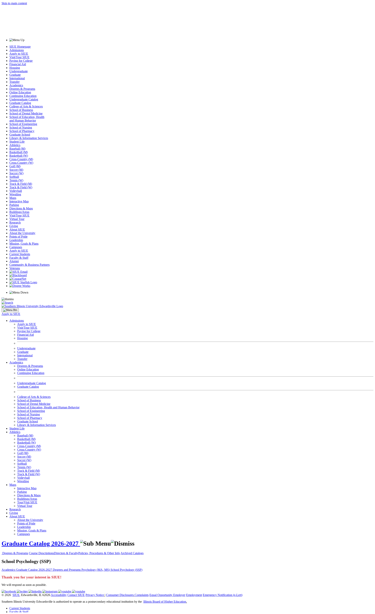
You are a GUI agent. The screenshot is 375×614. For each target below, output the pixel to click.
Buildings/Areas (19, 212)
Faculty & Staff (18, 257)
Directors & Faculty (66, 553)
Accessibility (59, 595)
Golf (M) (15, 166)
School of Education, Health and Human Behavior (26, 118)
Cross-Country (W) (21, 162)
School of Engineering (23, 124)
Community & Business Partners (29, 264)
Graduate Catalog (20, 103)
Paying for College (21, 60)
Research (15, 222)
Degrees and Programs (67, 569)
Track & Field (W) (20, 187)
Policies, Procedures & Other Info (99, 553)
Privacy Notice (95, 595)
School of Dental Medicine (26, 113)
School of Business (21, 110)
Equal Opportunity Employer (167, 595)
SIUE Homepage (20, 46)
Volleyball (15, 190)
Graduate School (19, 134)
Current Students (19, 254)
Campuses (15, 247)
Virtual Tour (16, 219)
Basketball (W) (18, 155)
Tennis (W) (16, 180)
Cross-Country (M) (21, 159)
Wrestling (15, 194)
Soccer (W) (16, 173)
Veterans (14, 268)
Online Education (20, 92)
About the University (22, 233)
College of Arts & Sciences (26, 106)
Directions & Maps (21, 208)
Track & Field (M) (20, 183)
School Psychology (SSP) (126, 569)
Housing (14, 67)
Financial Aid (17, 64)
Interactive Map (19, 201)
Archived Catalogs (132, 553)
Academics (16, 85)
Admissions (16, 50)
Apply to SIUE (18, 53)
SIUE (16, 595)
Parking (14, 205)
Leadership (16, 240)
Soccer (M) (16, 169)
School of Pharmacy (21, 131)
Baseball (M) (17, 148)
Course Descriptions (41, 553)
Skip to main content (14, 3)
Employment (194, 595)
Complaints (142, 595)
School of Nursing (20, 127)
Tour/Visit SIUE (27, 502)
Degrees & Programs (22, 88)
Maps (12, 198)
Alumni (14, 261)
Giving (13, 226)
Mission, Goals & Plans (23, 243)
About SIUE (17, 229)
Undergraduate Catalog (23, 99)
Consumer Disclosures (120, 595)
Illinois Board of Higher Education (164, 601)
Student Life (17, 141)
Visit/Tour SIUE (19, 57)
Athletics (14, 145)
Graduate (15, 74)
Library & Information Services (28, 138)
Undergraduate (18, 71)
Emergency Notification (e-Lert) (222, 595)
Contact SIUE (76, 595)
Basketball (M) (18, 152)
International (17, 78)
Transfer (14, 81)
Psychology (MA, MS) (96, 569)
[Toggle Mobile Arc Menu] (10, 310)
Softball (14, 176)
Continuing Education (23, 96)
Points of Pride (18, 236)
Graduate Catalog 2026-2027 (41, 543)
